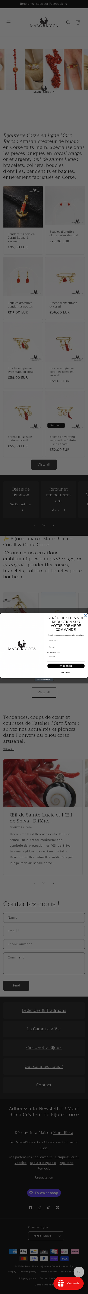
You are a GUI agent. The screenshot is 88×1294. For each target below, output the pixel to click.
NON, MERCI (66, 672)
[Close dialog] (85, 615)
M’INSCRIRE (66, 666)
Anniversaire (54, 653)
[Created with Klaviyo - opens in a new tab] (44, 679)
